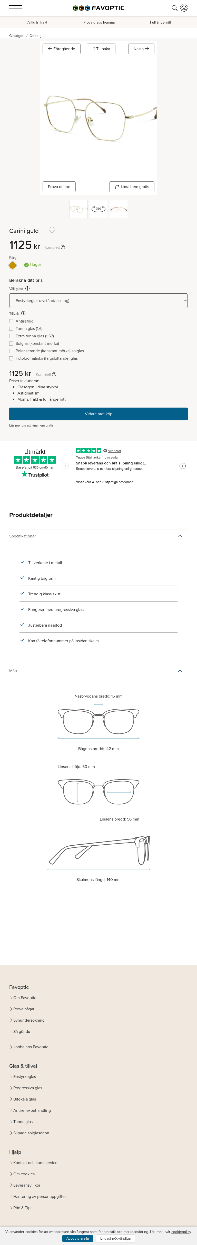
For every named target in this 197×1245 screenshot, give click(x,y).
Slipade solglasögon (31, 1133)
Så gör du (21, 1031)
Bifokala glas (24, 1099)
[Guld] (12, 265)
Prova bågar (23, 1009)
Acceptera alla (77, 1238)
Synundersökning (29, 1020)
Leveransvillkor (26, 1185)
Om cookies (24, 1174)
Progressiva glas (27, 1088)
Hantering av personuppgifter (39, 1196)
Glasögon (16, 35)
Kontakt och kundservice (35, 1163)
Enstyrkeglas (24, 1077)
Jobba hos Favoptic (30, 1047)
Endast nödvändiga (115, 1238)
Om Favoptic (24, 998)
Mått (13, 671)
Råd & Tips (22, 1208)
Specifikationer (22, 536)
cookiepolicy (181, 1231)
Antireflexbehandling (32, 1110)
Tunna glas (23, 1122)
